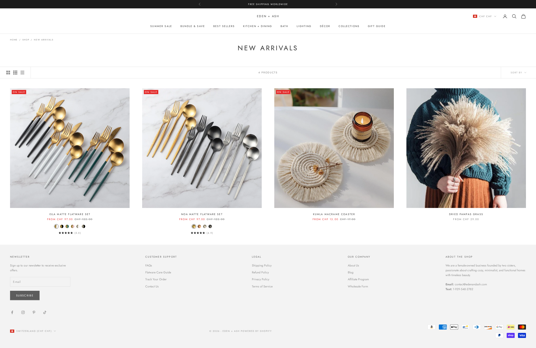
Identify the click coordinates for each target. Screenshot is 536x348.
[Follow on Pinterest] (34, 312)
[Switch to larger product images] (8, 72)
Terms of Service (262, 286)
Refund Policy (260, 272)
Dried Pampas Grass (466, 214)
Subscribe (25, 295)
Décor (325, 26)
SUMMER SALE (161, 26)
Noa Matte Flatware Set (202, 214)
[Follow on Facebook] (12, 312)
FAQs (148, 265)
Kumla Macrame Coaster (334, 214)
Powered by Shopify (256, 331)
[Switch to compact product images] (22, 72)
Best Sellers (224, 26)
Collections (349, 26)
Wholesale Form (358, 286)
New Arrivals (43, 39)
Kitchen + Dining (257, 26)
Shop (25, 39)
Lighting (304, 26)
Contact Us (152, 286)
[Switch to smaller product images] (15, 72)
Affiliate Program (358, 279)
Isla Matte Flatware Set (70, 214)
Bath (285, 26)
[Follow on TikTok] (45, 312)
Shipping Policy (262, 265)
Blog (350, 272)
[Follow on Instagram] (23, 312)
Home (14, 39)
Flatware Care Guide (158, 272)
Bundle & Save (192, 26)
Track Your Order (156, 279)
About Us (353, 265)
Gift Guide (377, 26)
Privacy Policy (260, 279)
